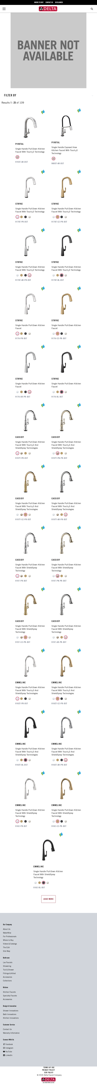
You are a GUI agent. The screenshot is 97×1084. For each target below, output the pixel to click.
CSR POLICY (48, 1073)
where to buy (38, 3)
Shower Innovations (10, 1011)
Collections (7, 981)
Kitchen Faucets (9, 992)
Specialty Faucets (10, 996)
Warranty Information (11, 1033)
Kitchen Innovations (11, 1018)
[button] (48, 95)
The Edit (6, 948)
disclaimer (59, 3)
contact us (49, 3)
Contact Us (7, 1029)
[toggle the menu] (4, 8)
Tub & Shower (8, 970)
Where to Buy (8, 940)
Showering (7, 966)
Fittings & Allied (9, 974)
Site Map (6, 951)
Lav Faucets (7, 963)
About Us (6, 929)
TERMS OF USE (49, 1068)
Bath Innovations (9, 1014)
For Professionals (9, 937)
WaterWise (7, 933)
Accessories (7, 977)
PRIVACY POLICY (48, 1070)
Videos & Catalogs (10, 944)
